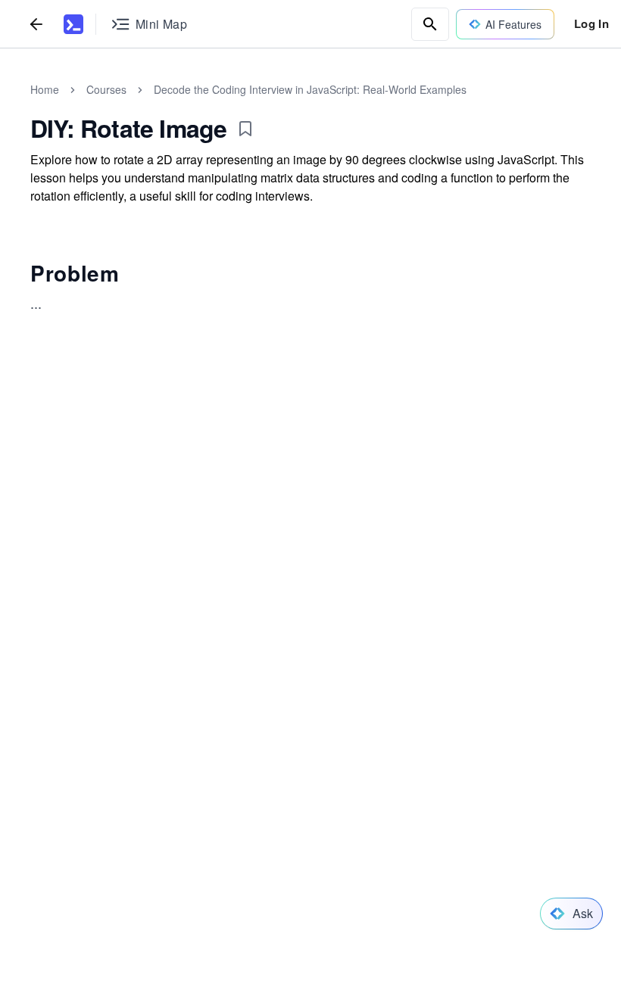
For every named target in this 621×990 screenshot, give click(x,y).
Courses (106, 89)
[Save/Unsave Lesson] (245, 129)
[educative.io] (73, 24)
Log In (591, 23)
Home (44, 89)
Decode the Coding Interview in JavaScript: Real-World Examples (310, 89)
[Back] (36, 24)
